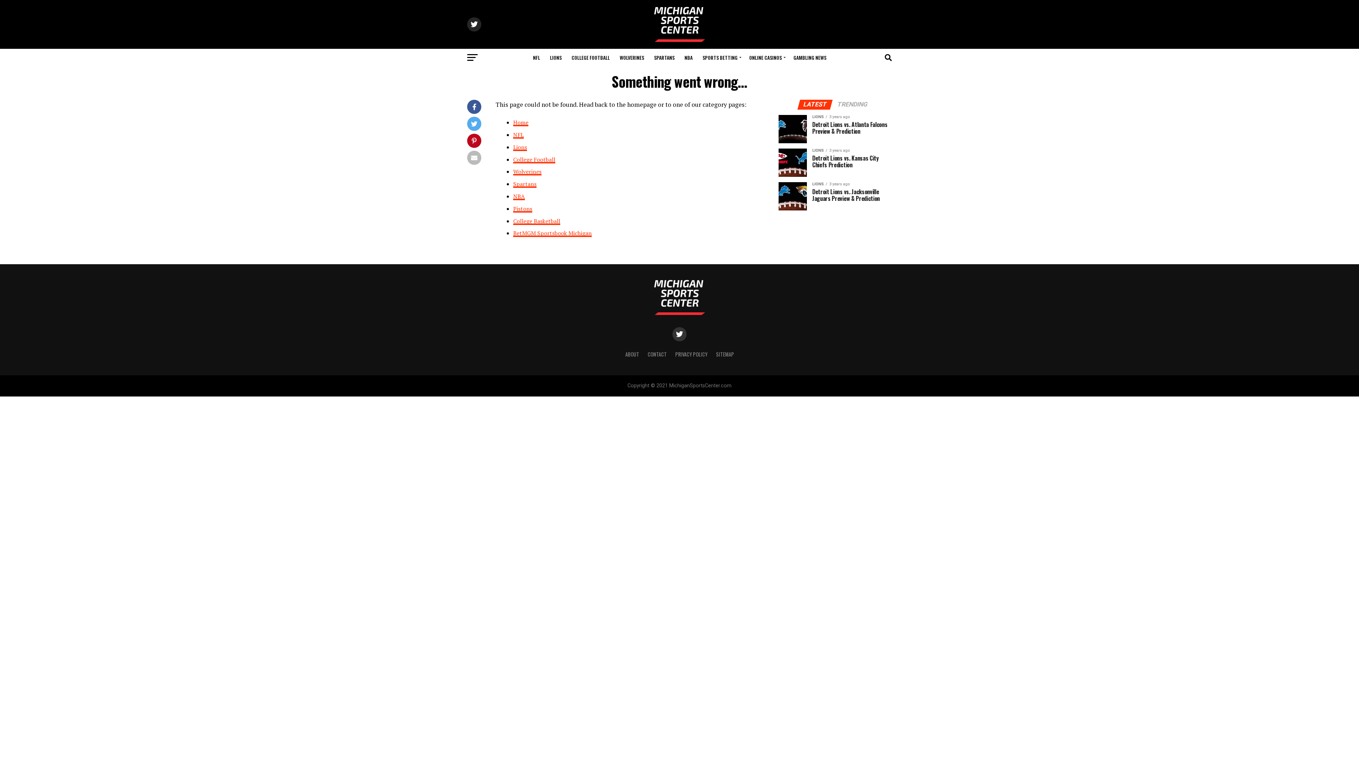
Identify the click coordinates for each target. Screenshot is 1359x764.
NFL (536, 57)
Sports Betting (720, 57)
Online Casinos (765, 57)
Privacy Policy (691, 354)
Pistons (522, 209)
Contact (657, 354)
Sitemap (725, 354)
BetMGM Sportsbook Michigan (552, 233)
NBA (688, 57)
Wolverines (632, 57)
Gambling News (809, 57)
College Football (591, 57)
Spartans (664, 57)
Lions (556, 57)
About (632, 354)
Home (520, 122)
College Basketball (536, 221)
